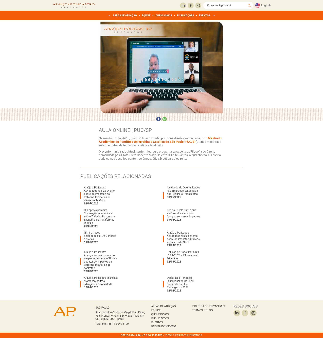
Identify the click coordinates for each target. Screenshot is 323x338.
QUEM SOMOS (164, 15)
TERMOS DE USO (202, 310)
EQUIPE (146, 15)
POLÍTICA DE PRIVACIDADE (209, 306)
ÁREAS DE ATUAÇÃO (125, 15)
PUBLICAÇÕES (185, 15)
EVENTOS (204, 15)
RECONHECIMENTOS (163, 326)
